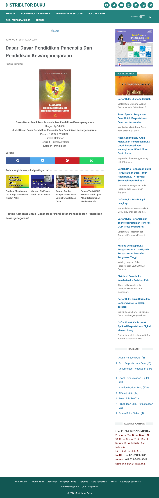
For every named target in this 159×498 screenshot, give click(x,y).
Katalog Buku (128, 392)
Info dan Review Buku (133, 387)
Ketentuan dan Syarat (130, 481)
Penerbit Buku (128, 398)
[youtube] (121, 5)
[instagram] (128, 5)
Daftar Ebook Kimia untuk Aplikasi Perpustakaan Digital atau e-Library (134, 326)
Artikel (40, 20)
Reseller (113, 481)
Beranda (10, 13)
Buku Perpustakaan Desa (35, 13)
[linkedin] (135, 5)
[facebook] (106, 5)
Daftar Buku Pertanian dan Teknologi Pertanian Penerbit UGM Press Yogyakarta (134, 222)
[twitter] (113, 5)
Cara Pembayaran (70, 486)
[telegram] (150, 5)
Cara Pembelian (99, 481)
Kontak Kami (21, 481)
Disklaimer (52, 481)
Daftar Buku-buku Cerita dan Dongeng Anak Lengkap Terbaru (134, 303)
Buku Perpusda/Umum (18, 20)
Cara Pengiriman (90, 486)
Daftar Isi (84, 481)
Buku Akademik (97, 13)
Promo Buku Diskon (131, 413)
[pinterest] (67, 160)
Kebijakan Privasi (68, 481)
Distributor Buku (25, 5)
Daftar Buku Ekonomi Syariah (134, 98)
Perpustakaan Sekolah (69, 13)
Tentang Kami (37, 481)
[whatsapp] (142, 5)
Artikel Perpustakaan (131, 357)
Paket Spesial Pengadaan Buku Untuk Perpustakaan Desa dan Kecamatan (132, 118)
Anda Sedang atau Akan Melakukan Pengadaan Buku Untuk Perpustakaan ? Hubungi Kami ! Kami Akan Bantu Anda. (134, 145)
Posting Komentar (14, 64)
